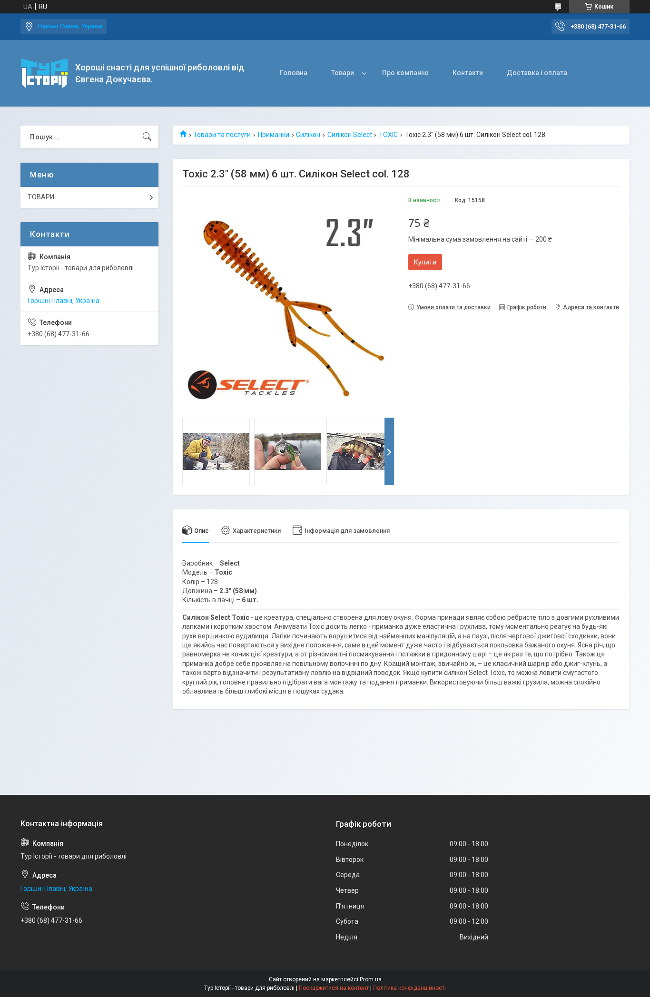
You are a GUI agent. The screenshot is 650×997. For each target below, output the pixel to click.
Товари (342, 73)
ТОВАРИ (41, 197)
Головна (293, 73)
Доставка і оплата (537, 73)
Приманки (273, 134)
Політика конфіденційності (409, 988)
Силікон (308, 134)
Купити (425, 262)
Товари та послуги (222, 134)
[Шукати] (147, 137)
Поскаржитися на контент (334, 988)
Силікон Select (349, 134)
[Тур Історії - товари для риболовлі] (44, 73)
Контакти (468, 73)
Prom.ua (371, 979)
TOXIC (388, 134)
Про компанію (405, 73)
